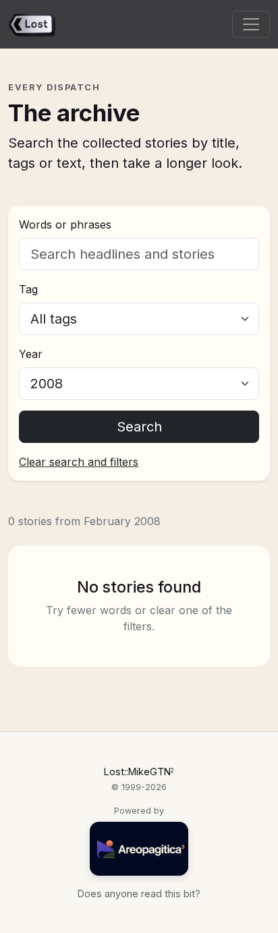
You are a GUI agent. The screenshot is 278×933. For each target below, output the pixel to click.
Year (31, 354)
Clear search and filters (78, 462)
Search (139, 427)
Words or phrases (65, 224)
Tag (28, 289)
